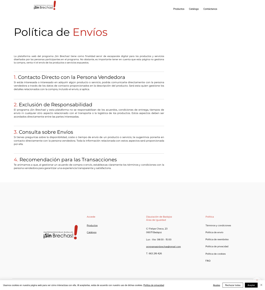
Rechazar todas (232, 285)
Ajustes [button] (216, 285)
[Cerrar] (261, 285)
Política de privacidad (153, 285)
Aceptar (251, 285)
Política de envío (214, 232)
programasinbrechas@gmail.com (163, 246)
